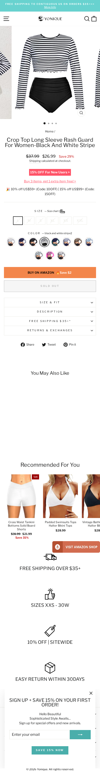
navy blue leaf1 (55, 242)
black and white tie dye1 (61, 255)
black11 (33, 242)
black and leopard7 (78, 242)
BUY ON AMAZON (49, 272)
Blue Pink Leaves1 (89, 242)
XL (52, 220)
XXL (80, 220)
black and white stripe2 (44, 242)
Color (50, 233)
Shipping (35, 161)
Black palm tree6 (38, 255)
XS (65, 220)
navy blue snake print (22, 242)
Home (49, 131)
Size (46, 211)
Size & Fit (50, 302)
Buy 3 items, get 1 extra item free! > (50, 181)
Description (50, 311)
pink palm (50, 255)
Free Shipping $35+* (50, 321)
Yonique (42, 769)
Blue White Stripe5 (66, 242)
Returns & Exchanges (50, 330)
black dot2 (11, 242)
